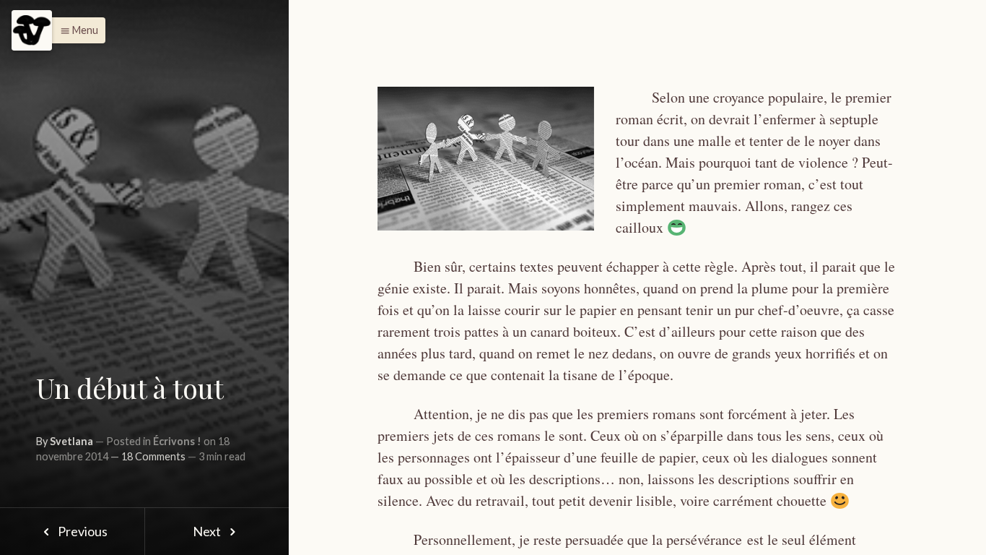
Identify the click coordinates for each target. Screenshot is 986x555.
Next (208, 531)
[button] (75, 30)
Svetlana (71, 441)
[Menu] (32, 30)
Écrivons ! (177, 441)
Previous (82, 531)
